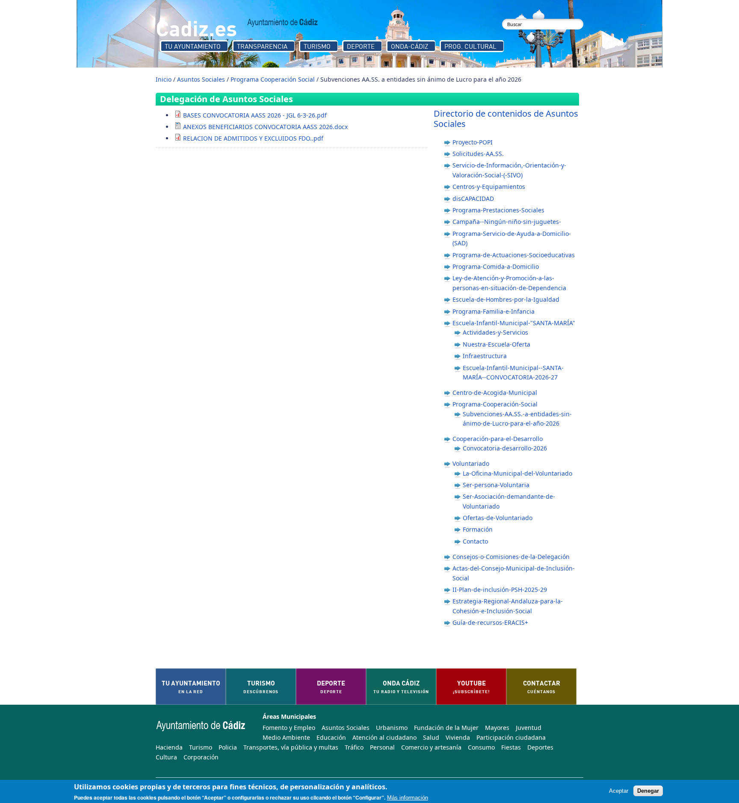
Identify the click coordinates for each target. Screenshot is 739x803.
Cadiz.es (196, 28)
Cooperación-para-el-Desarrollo (497, 439)
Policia (228, 747)
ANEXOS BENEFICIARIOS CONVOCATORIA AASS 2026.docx (265, 127)
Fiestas (511, 747)
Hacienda (169, 747)
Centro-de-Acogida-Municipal (494, 392)
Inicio (163, 79)
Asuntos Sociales (201, 79)
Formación (478, 529)
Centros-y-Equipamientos (488, 186)
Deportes (540, 747)
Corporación (201, 757)
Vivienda (458, 737)
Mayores (497, 728)
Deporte (361, 46)
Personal (382, 747)
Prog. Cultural (470, 46)
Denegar (648, 791)
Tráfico (354, 747)
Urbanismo (392, 728)
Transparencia (262, 46)
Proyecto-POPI (472, 142)
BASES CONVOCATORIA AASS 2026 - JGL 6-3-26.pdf (255, 115)
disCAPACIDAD (473, 198)
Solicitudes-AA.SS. (478, 154)
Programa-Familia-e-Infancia (493, 311)
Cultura (166, 757)
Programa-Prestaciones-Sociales (498, 210)
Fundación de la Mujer (446, 728)
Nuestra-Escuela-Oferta (496, 344)
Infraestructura (485, 356)
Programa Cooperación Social (273, 79)
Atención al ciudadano (384, 737)
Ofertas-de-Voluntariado (497, 518)
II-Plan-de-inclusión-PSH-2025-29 (499, 589)
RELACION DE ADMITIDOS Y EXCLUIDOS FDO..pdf (253, 138)
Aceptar (618, 791)
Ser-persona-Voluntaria (496, 485)
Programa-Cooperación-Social (495, 404)
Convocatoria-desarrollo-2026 (505, 448)
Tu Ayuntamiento (193, 46)
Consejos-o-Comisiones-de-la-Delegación (511, 557)
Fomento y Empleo (289, 728)
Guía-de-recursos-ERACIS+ (490, 622)
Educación (331, 737)
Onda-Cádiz (409, 46)
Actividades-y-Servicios (495, 332)
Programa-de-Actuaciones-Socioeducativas (513, 255)
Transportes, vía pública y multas (290, 747)
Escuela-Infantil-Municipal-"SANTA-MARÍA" (513, 323)
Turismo (317, 46)
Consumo (481, 747)
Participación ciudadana (511, 737)
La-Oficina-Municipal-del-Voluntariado (517, 473)
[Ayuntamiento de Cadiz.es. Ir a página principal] (282, 22)
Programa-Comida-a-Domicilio (495, 266)
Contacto (475, 541)
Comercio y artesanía (431, 747)
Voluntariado (470, 463)
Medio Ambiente (286, 737)
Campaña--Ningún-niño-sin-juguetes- (506, 222)
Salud (431, 737)
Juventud (528, 728)
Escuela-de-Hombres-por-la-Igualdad (505, 299)
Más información (407, 797)
